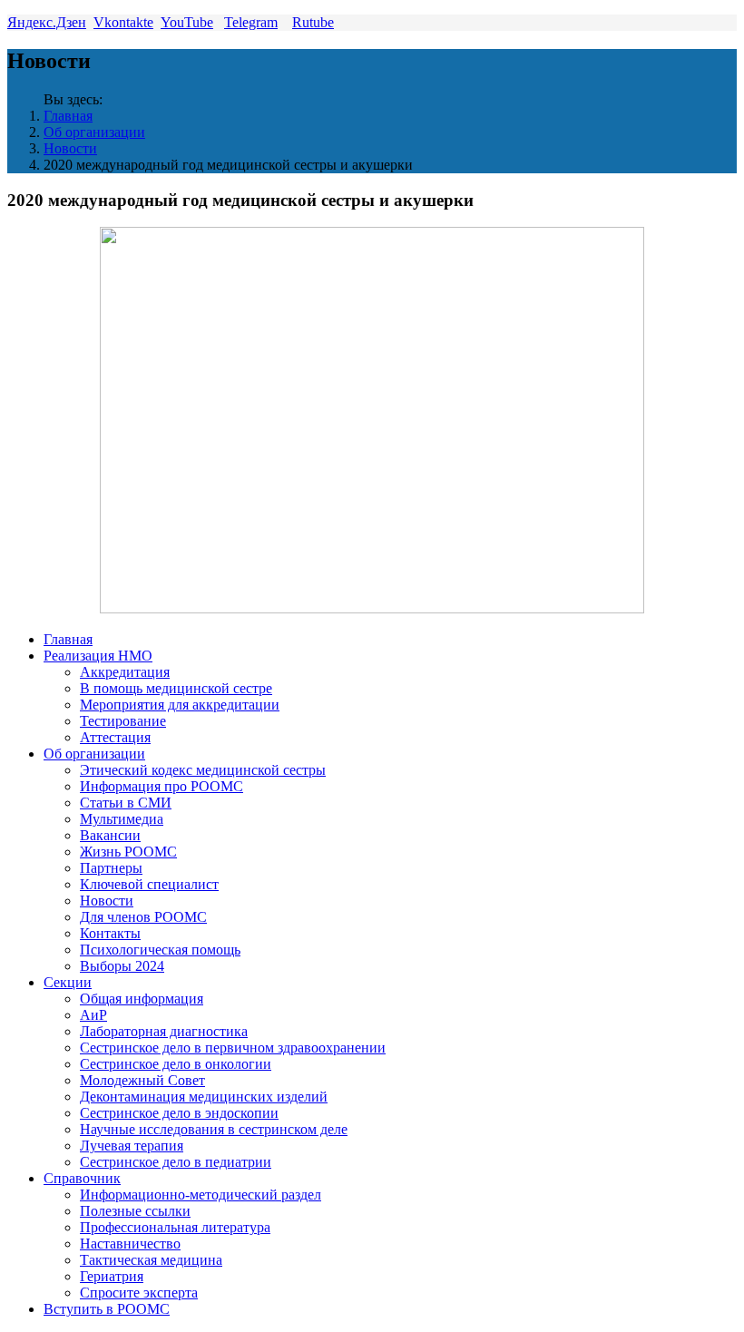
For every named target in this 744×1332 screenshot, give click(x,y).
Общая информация (141, 998)
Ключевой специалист (149, 884)
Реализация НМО (98, 655)
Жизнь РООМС (128, 851)
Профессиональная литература (175, 1227)
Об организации (94, 132)
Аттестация (115, 737)
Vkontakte (123, 22)
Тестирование (123, 721)
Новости (70, 148)
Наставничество (130, 1243)
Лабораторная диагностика (164, 1031)
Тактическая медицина (151, 1260)
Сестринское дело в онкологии (175, 1064)
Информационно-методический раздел (200, 1194)
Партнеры (111, 868)
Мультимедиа (121, 819)
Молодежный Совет (142, 1080)
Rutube (313, 22)
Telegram (251, 22)
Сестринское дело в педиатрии (175, 1162)
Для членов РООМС (143, 917)
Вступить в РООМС (107, 1309)
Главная (68, 115)
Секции (68, 982)
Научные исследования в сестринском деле (214, 1129)
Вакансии (110, 835)
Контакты (110, 933)
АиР (93, 1015)
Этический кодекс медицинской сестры (203, 770)
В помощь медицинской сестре (176, 688)
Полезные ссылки (135, 1211)
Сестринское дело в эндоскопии (179, 1113)
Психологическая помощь (160, 949)
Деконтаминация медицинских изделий (204, 1096)
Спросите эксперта (139, 1292)
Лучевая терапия (131, 1145)
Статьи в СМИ (125, 802)
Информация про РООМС (161, 786)
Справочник (82, 1178)
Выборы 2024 (122, 966)
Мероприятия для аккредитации (179, 704)
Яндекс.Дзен (46, 22)
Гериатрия (111, 1276)
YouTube (187, 22)
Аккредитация (125, 672)
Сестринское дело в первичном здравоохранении (233, 1047)
